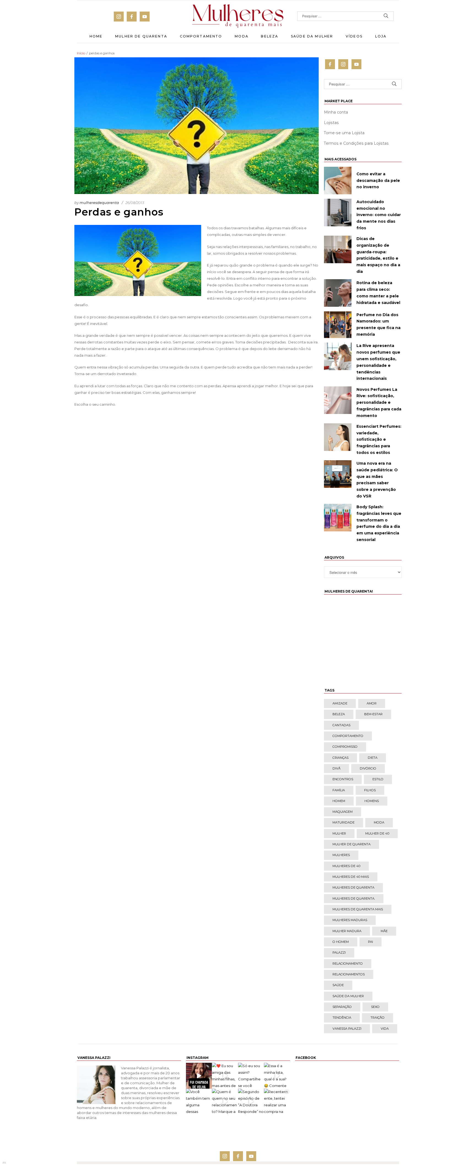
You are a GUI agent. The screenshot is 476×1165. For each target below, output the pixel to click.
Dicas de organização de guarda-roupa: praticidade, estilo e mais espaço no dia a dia (378, 255)
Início (81, 53)
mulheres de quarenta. (353, 898)
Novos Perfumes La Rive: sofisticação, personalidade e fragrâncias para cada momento (378, 402)
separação (342, 1007)
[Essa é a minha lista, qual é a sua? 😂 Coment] (277, 1076)
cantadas (341, 725)
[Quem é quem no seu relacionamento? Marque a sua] (225, 1102)
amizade (339, 703)
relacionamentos (348, 974)
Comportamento (201, 36)
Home (96, 36)
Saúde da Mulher (312, 36)
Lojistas (331, 122)
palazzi (339, 952)
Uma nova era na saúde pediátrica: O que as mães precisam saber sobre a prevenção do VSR (377, 480)
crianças (340, 758)
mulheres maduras (349, 920)
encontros (342, 779)
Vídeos (354, 36)
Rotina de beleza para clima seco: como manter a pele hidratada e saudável (378, 292)
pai (370, 942)
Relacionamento (347, 963)
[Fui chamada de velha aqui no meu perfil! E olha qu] (199, 1076)
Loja (381, 36)
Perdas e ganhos (118, 212)
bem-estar (373, 714)
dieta (372, 758)
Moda (241, 36)
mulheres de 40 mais (350, 877)
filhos (370, 790)
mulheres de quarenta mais (357, 909)
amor (372, 703)
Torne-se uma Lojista (344, 132)
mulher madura (346, 931)
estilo (377, 779)
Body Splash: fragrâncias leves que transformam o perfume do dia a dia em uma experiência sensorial (378, 523)
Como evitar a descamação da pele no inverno (378, 180)
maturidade (343, 822)
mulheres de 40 (346, 866)
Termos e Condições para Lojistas (356, 143)
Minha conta (336, 112)
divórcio (368, 768)
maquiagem (342, 812)
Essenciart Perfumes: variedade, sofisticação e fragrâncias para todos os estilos (378, 439)
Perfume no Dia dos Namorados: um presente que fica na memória (378, 324)
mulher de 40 (377, 833)
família (338, 790)
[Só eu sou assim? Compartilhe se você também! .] (251, 1076)
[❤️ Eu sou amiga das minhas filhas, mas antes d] (225, 1076)
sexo (375, 1007)
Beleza (269, 36)
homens (371, 801)
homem (338, 801)
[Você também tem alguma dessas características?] (199, 1102)
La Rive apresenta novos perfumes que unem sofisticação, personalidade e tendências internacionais (378, 362)
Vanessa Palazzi (346, 1029)
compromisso (345, 747)
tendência (341, 1017)
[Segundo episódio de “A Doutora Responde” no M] (251, 1102)
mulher (339, 833)
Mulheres (341, 855)
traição (377, 1017)
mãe (384, 931)
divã (336, 768)
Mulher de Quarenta (141, 36)
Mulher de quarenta (351, 844)
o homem (340, 942)
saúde (338, 985)
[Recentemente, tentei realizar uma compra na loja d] (277, 1102)
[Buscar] (386, 16)
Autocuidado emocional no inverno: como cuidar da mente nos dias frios (378, 214)
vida (385, 1029)
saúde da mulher (348, 996)
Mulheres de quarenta (353, 887)
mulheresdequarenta (99, 202)
